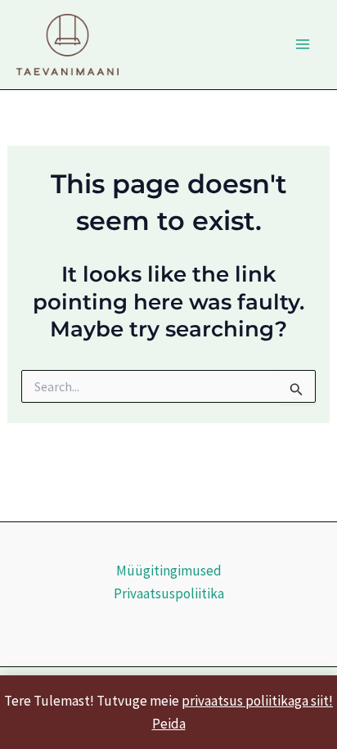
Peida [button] (169, 724)
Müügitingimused (169, 571)
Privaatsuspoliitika (169, 593)
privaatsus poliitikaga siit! (257, 701)
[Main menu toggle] (303, 45)
